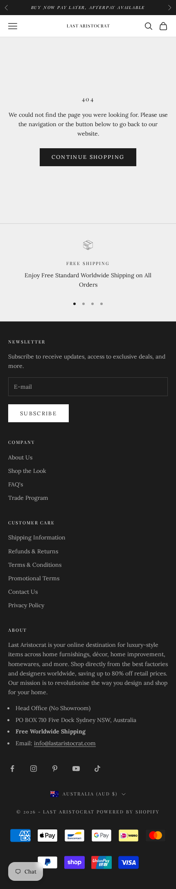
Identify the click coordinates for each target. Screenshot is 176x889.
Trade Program (28, 497)
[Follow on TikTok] (97, 768)
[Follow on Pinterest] (55, 768)
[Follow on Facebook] (12, 768)
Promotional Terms (33, 578)
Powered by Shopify (128, 812)
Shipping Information (36, 537)
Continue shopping (88, 157)
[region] (88, 265)
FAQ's (15, 484)
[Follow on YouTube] (76, 768)
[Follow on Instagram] (33, 768)
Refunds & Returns (33, 551)
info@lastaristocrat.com (65, 743)
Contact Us (23, 591)
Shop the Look (27, 471)
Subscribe (38, 413)
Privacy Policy (26, 605)
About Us (20, 457)
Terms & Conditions (34, 564)
